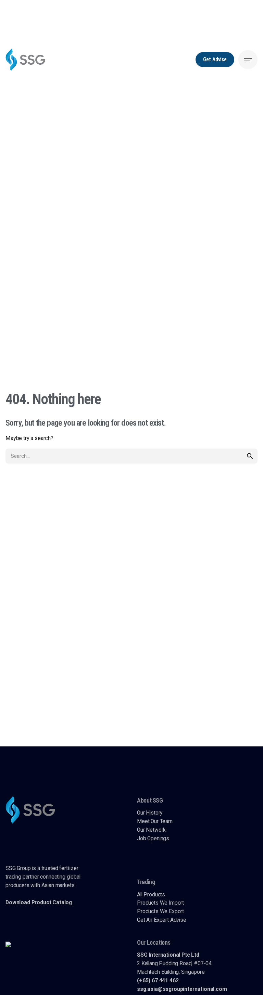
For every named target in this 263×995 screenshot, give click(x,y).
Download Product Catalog (38, 902)
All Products (151, 895)
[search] (250, 456)
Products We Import (160, 903)
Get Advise (215, 59)
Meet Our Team (155, 821)
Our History (149, 813)
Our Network (151, 830)
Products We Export (160, 911)
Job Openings (153, 838)
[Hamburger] (248, 59)
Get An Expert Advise (161, 920)
